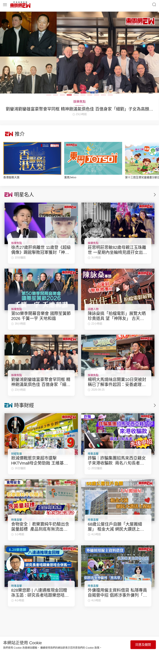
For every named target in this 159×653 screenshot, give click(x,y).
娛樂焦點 (16, 243)
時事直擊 (93, 453)
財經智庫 (16, 453)
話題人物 (93, 309)
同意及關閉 (143, 644)
